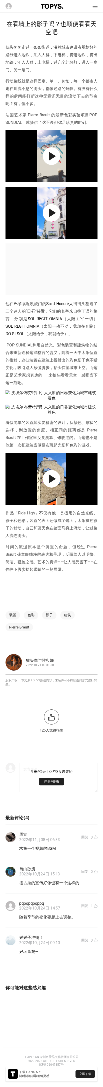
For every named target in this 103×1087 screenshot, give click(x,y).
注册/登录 (51, 781)
